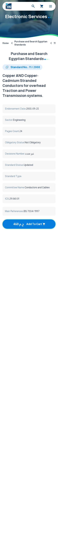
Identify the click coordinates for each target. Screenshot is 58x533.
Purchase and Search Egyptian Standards (30, 43)
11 (55, 43)
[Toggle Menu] (51, 6)
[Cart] (42, 6)
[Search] (33, 6)
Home (5, 43)
